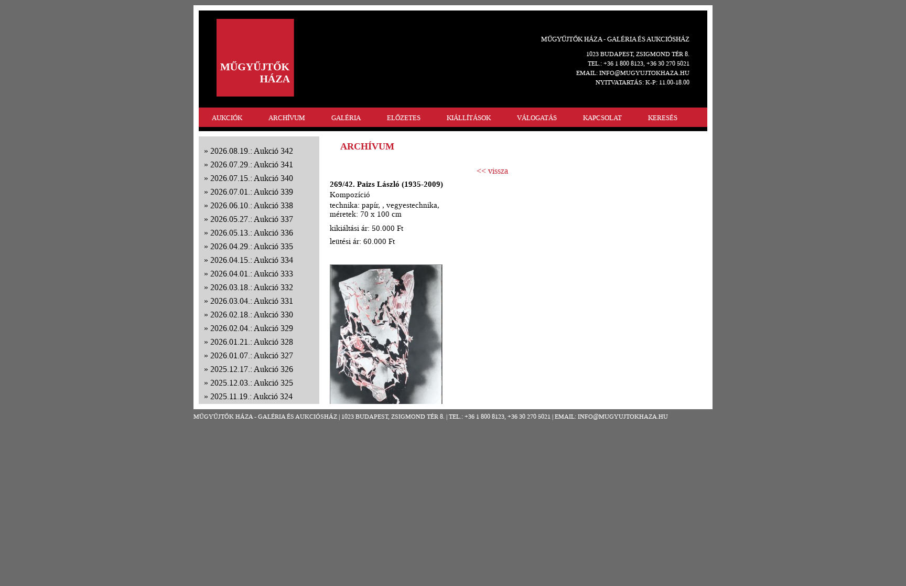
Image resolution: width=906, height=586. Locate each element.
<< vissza (492, 171)
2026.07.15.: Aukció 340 (251, 178)
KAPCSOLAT (602, 117)
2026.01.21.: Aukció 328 (251, 341)
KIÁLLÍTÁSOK (469, 117)
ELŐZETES (403, 117)
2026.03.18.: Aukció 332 (251, 287)
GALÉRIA (346, 117)
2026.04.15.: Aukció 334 (251, 259)
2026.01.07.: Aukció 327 (251, 355)
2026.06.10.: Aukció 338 (251, 205)
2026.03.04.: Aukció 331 (251, 300)
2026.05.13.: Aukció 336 (251, 232)
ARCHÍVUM (286, 117)
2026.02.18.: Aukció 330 (251, 314)
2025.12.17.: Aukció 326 (251, 369)
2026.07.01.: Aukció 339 (251, 191)
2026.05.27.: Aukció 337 (251, 219)
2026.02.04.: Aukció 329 (251, 328)
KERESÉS (662, 117)
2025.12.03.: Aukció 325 (251, 382)
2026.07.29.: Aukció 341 (251, 164)
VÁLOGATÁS (537, 117)
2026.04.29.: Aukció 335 (251, 246)
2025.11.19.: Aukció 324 (251, 396)
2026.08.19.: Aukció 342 (251, 150)
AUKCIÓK (227, 117)
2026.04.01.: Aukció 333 (251, 273)
